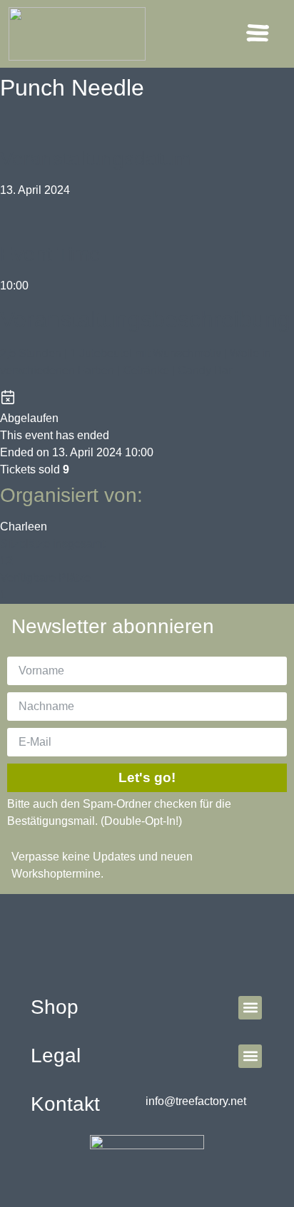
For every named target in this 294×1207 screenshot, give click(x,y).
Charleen (23, 526)
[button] (257, 34)
